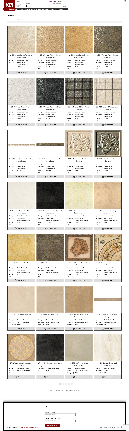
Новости (53, 9)
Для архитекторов (35, 9)
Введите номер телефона (52, 418)
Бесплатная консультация (64, 390)
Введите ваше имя (50, 412)
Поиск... (28, 3)
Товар (46, 406)
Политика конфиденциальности (29, 427)
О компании (45, 9)
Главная (10, 9)
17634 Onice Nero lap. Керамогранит (50, 363)
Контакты (60, 9)
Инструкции (24, 9)
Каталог (16, 9)
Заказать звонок (57, 3)
